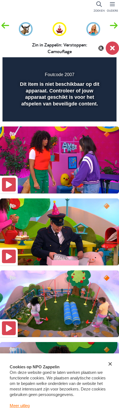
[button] (114, 28)
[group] (26, 28)
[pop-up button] (84, 65)
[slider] (59, 113)
